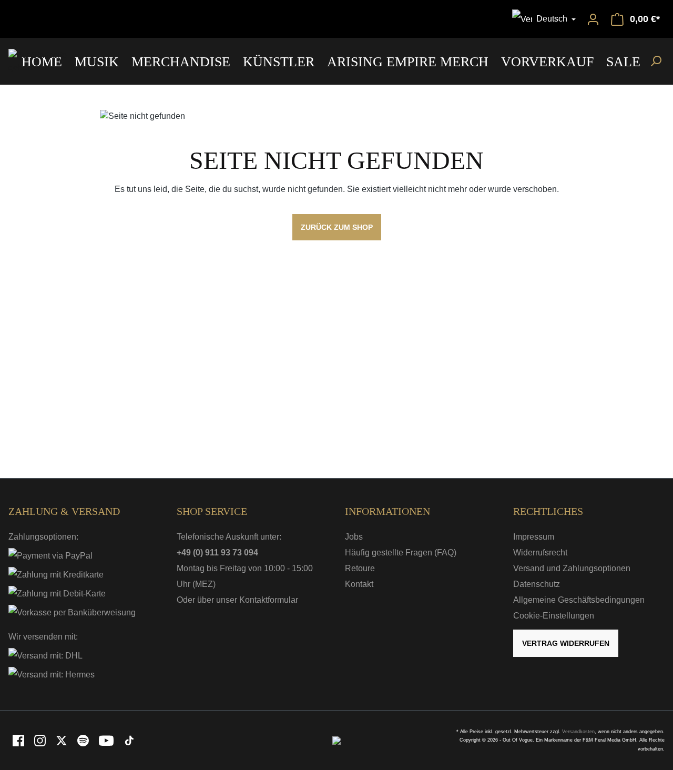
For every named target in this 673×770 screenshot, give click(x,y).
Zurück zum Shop (337, 227)
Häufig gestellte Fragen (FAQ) (400, 552)
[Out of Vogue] (336, 740)
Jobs (354, 536)
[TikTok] (129, 740)
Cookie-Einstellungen (553, 615)
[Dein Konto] (593, 18)
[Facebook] (19, 740)
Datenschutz (536, 584)
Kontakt (359, 584)
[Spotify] (83, 740)
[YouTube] (107, 740)
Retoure (360, 568)
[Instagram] (40, 740)
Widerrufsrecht (540, 552)
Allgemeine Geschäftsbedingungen (579, 599)
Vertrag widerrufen (565, 643)
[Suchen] (655, 60)
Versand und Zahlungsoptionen (571, 568)
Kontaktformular (268, 599)
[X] (62, 740)
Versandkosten (578, 731)
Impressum (533, 536)
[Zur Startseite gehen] (47, 61)
